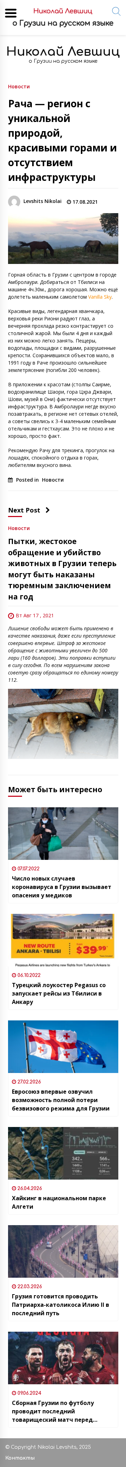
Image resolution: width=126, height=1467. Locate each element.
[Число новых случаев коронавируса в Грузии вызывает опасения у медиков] (63, 833)
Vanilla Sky (100, 296)
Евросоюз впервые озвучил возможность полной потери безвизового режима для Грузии (61, 1100)
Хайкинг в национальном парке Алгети (59, 1202)
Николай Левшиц (63, 52)
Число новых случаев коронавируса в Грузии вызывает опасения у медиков (61, 887)
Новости (19, 86)
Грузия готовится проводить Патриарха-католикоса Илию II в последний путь (60, 1304)
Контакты (20, 1458)
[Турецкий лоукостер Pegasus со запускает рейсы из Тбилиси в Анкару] (63, 940)
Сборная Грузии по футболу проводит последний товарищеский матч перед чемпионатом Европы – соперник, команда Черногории (61, 1411)
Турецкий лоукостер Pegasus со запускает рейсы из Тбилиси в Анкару (59, 993)
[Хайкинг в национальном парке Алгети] (63, 1153)
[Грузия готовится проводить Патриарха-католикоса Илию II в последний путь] (63, 1251)
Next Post (24, 510)
